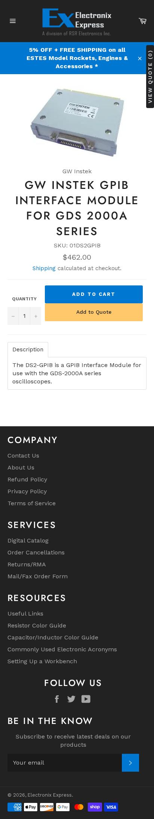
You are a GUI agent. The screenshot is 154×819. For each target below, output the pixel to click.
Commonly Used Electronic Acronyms (62, 649)
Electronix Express (50, 795)
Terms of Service (31, 503)
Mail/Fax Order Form (37, 576)
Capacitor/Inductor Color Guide (52, 637)
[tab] (27, 349)
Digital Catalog (28, 540)
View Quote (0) (150, 76)
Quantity (24, 298)
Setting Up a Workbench (42, 661)
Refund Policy (27, 479)
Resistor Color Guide (36, 625)
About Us (20, 467)
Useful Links (25, 613)
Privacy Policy (27, 491)
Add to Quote (93, 312)
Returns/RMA (26, 564)
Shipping (44, 268)
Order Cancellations (36, 552)
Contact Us (23, 455)
